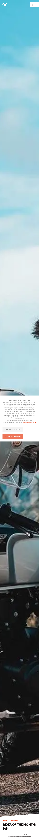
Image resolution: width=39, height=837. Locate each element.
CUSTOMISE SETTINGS (12, 429)
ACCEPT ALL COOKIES (12, 436)
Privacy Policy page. (29, 422)
